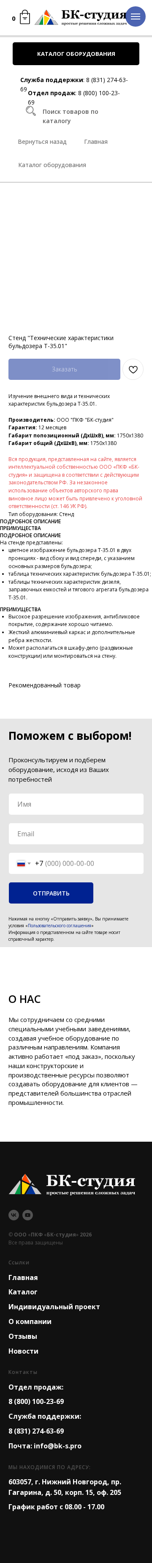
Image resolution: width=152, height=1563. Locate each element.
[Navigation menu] (135, 16)
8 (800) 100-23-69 (36, 1401)
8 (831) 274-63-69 (36, 1431)
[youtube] (27, 1215)
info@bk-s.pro (57, 1445)
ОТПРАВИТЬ (51, 893)
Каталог (23, 1292)
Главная (23, 1277)
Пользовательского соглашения (59, 925)
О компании (30, 1321)
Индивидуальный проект (54, 1306)
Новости (23, 1351)
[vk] (13, 1215)
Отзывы (22, 1336)
